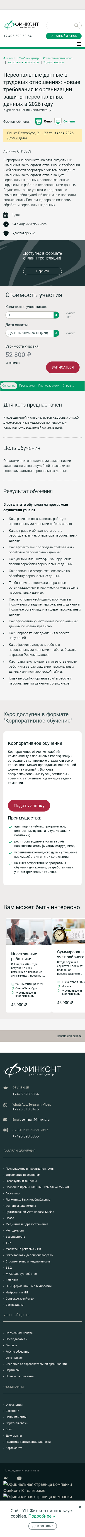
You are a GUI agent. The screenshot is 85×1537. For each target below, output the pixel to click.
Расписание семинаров (58, 58)
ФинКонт (9, 58)
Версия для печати (69, 1036)
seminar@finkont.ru (36, 1119)
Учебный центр (29, 58)
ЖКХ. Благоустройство (21, 1273)
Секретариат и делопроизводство (29, 1255)
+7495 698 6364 (25, 1094)
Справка (68, 385)
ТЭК (8, 1242)
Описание (8, 385)
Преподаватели (48, 385)
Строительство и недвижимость (28, 1261)
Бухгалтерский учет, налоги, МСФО (30, 1212)
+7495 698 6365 (25, 1136)
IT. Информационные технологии (29, 1286)
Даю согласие (42, 1526)
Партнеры (12, 1370)
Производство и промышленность (30, 1168)
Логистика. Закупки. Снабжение (28, 1199)
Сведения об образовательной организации (36, 1364)
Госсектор (12, 1193)
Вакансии (12, 1410)
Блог (9, 1429)
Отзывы (11, 1345)
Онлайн (69, 121)
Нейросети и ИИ (17, 1292)
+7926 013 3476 (25, 1109)
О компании (14, 1404)
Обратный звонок (64, 36)
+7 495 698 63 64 (17, 36)
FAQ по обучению (17, 1351)
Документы (14, 1435)
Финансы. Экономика (21, 1205)
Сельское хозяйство (20, 1298)
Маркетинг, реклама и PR (23, 1249)
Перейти (42, 271)
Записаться (63, 367)
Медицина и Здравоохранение (27, 1224)
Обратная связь (16, 1423)
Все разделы (15, 1304)
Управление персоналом (23, 62)
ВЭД (9, 1267)
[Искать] (76, 25)
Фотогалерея (14, 1357)
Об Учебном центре (19, 1333)
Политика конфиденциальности (28, 1441)
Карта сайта (14, 1448)
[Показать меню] (79, 43)
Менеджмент (15, 1230)
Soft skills (12, 1280)
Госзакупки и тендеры (21, 1181)
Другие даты (17, 138)
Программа (27, 385)
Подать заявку (29, 805)
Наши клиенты (16, 1417)
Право (10, 1218)
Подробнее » (41, 1516)
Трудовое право (54, 62)
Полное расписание (20, 1376)
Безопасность (15, 1236)
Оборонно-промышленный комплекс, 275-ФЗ (37, 1187)
